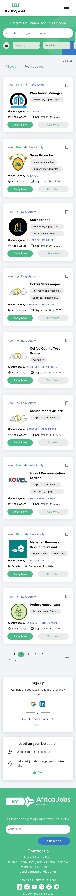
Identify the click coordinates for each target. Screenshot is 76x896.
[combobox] (38, 33)
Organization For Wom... (42, 622)
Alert (41, 772)
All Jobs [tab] (11, 66)
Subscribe (54, 841)
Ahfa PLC (32, 175)
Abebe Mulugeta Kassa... (42, 304)
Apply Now (20, 124)
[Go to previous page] (7, 654)
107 (7, 660)
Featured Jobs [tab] (34, 66)
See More (53, 124)
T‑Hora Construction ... (42, 240)
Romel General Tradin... (42, 498)
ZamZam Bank (35, 560)
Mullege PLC (35, 111)
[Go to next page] (15, 660)
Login (38, 725)
